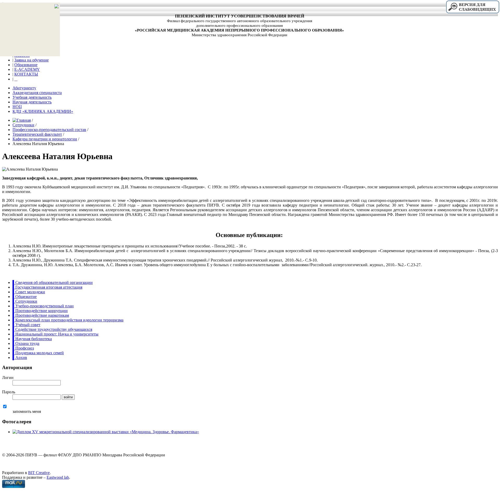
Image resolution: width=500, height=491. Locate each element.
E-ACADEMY (27, 69)
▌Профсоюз (23, 348)
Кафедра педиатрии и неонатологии (44, 139)
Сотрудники (23, 125)
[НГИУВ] (6, 446)
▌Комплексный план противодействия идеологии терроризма (67, 320)
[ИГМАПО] (11, 446)
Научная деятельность (32, 102)
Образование (26, 65)
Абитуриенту (24, 88)
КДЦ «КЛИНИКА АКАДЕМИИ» (42, 111)
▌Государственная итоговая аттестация (47, 287)
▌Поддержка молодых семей (38, 353)
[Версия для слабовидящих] (472, 12)
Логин (8, 377)
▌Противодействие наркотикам (40, 315)
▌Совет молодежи (28, 292)
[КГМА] (8, 446)
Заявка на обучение (31, 60)
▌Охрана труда (25, 343)
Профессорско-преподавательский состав (49, 129)
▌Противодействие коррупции (40, 310)
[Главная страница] (30, 6)
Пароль (8, 392)
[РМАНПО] (3, 446)
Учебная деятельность (32, 97)
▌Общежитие (24, 296)
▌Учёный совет (26, 324)
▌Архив (19, 357)
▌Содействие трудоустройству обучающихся (52, 329)
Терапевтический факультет (37, 134)
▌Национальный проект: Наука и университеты (55, 334)
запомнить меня (26, 411)
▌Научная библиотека (32, 339)
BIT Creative (39, 472)
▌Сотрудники (24, 301)
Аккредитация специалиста (37, 92)
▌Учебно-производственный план (43, 306)
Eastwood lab (58, 477)
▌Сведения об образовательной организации (52, 282)
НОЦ (17, 106)
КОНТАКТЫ (26, 74)
